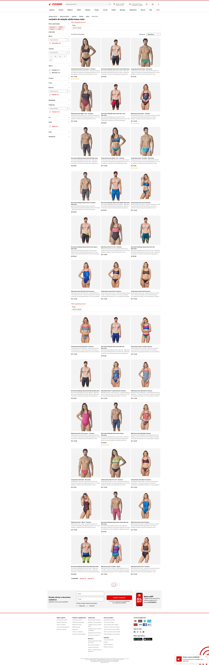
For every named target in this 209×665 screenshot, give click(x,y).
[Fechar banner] (206, 656)
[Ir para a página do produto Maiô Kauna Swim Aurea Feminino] (145, 505)
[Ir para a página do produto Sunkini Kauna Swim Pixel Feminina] (145, 274)
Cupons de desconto (93, 647)
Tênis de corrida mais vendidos (112, 627)
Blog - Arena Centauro (94, 645)
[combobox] (87, 4)
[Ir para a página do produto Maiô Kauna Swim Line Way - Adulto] (115, 550)
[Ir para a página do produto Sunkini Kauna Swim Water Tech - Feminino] (115, 141)
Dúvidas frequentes (62, 622)
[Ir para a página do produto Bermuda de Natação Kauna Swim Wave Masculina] (85, 550)
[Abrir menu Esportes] (56, 10)
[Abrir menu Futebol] (117, 10)
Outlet (158, 10)
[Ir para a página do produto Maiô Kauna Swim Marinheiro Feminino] (145, 374)
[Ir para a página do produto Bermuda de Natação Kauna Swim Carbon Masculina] (115, 52)
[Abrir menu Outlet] (161, 10)
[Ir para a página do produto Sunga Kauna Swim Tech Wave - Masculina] (145, 141)
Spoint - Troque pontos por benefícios (95, 650)
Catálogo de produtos (109, 620)
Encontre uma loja (61, 629)
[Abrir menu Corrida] (109, 10)
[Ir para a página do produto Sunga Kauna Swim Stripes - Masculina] (145, 52)
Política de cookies (77, 620)
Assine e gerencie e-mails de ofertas (94, 641)
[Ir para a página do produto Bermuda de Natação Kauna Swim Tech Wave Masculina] (85, 186)
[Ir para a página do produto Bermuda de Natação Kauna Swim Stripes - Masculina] (115, 416)
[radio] (51, 56)
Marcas (143, 10)
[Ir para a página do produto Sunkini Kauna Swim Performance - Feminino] (85, 52)
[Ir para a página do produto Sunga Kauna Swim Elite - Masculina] (85, 463)
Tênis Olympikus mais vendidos (112, 634)
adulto (87, 16)
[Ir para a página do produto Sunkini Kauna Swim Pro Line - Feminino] (115, 463)
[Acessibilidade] (158, 4)
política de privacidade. (120, 602)
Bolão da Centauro (108, 647)
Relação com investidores (94, 622)
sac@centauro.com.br (104, 662)
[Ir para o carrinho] (152, 4)
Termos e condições (77, 631)
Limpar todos (52, 32)
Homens (61, 10)
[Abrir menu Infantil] (82, 10)
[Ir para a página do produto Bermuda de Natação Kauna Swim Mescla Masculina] (85, 374)
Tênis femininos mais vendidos (112, 629)
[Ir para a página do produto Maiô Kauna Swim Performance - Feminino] (85, 416)
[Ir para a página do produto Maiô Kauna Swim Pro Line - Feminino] (115, 230)
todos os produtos (64, 16)
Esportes (51, 10)
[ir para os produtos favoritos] (147, 4)
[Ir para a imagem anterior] (73, 52)
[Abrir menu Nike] (153, 10)
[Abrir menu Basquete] (126, 10)
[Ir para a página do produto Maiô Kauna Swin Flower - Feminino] (145, 96)
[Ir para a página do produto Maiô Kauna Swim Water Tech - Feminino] (85, 96)
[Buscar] (110, 4)
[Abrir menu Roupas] (100, 10)
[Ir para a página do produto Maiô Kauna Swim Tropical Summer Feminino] (115, 374)
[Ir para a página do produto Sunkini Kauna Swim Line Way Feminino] (145, 329)
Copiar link (90, 578)
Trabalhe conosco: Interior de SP (94, 625)
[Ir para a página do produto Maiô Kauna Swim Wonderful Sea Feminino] (85, 274)
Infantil (79, 10)
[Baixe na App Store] (147, 639)
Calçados (87, 10)
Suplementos (133, 10)
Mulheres (70, 10)
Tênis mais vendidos (109, 622)
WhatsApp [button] (82, 578)
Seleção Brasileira (108, 644)
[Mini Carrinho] (152, 4)
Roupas (97, 10)
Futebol (114, 10)
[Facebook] (135, 632)
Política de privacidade (78, 622)
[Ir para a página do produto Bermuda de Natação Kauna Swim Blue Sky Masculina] (115, 329)
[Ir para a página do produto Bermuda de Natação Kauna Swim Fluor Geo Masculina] (145, 230)
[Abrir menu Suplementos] (138, 10)
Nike (150, 10)
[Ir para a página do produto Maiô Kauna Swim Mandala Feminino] (145, 416)
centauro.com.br (53, 16)
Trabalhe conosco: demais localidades (95, 629)
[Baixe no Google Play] (138, 639)
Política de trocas (76, 624)
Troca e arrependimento (63, 627)
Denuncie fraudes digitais (78, 634)
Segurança (75, 629)
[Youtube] (143, 632)
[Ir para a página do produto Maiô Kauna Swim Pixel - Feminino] (145, 550)
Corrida (105, 10)
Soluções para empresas (94, 632)
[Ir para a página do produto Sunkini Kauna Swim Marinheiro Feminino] (85, 329)
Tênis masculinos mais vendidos (112, 631)
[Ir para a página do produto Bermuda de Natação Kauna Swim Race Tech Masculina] (115, 96)
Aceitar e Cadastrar (119, 598)
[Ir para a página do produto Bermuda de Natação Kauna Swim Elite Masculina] (85, 141)
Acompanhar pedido (62, 620)
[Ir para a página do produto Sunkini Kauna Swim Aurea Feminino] (145, 186)
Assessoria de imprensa (94, 620)
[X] (140, 632)
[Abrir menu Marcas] (146, 10)
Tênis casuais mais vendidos (111, 624)
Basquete (122, 10)
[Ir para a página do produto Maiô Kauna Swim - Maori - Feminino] (85, 505)
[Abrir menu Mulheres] (74, 10)
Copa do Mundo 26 (108, 639)
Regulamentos (76, 627)
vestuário (74, 16)
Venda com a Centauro (94, 635)
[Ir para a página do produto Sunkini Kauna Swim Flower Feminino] (115, 274)
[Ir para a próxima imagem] (98, 52)
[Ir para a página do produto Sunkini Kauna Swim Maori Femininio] (145, 463)
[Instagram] (138, 632)
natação (81, 16)
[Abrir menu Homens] (65, 10)
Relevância (151, 34)
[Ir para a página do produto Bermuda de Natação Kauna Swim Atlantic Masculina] (115, 186)
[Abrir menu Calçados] (92, 10)
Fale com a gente (61, 624)
